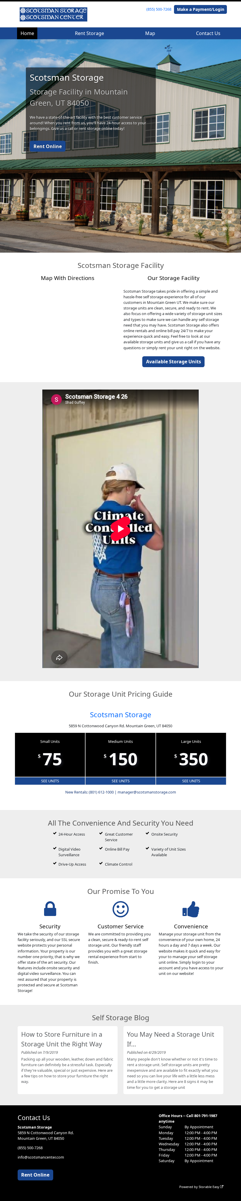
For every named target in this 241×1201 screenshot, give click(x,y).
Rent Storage (89, 33)
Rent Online (48, 146)
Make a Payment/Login (200, 9)
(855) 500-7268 (158, 9)
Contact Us (208, 33)
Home (27, 33)
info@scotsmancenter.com (41, 1157)
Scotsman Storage (120, 714)
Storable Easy (209, 1187)
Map (150, 33)
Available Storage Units (173, 361)
